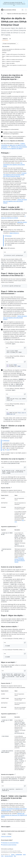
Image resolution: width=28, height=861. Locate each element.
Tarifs (2, 856)
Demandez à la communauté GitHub (10, 842)
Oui (4, 834)
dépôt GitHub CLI (14, 233)
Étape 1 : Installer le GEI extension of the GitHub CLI (12, 208)
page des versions (22, 222)
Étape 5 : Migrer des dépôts (12, 615)
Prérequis (5, 153)
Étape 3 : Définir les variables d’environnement (12, 292)
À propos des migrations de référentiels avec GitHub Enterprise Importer (12, 77)
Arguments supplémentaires (8, 526)
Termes (12, 854)
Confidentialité (18, 854)
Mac (3, 449)
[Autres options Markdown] (17, 44)
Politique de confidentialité (6, 836)
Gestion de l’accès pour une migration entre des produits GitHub (15, 201)
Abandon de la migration (7, 774)
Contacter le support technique (9, 844)
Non (10, 834)
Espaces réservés (5, 487)
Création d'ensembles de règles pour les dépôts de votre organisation (13, 145)
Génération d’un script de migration (12, 459)
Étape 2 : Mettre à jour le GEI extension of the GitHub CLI (12, 274)
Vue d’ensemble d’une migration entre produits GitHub (14, 164)
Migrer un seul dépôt (8, 662)
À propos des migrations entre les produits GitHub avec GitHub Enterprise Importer (14, 174)
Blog (15, 856)
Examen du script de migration (11, 567)
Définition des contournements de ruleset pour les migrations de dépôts (14, 815)
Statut (24, 854)
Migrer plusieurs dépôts (9, 626)
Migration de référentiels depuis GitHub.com (17, 13)
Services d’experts (9, 856)
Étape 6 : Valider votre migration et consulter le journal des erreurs (14, 798)
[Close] (24, 2)
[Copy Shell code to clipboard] (24, 252)
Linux (8, 449)
